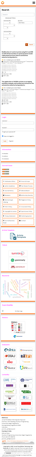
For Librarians (5, 158)
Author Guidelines (10, 186)
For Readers (5, 153)
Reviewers (7, 195)
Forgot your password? (8, 132)
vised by (9, 305)
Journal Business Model (9, 222)
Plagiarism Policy (26, 200)
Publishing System (26, 216)
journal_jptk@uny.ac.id (8, 439)
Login (4, 141)
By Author (20, 20)
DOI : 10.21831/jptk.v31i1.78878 (12, 60)
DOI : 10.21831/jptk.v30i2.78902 (12, 88)
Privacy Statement (10, 216)
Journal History (9, 190)
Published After (7, 20)
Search (31, 44)
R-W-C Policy (8, 207)
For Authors (5, 156)
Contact (23, 220)
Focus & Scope (25, 181)
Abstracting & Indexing (8, 201)
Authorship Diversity (27, 195)
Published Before (7, 31)
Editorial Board (25, 190)
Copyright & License (10, 211)
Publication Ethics (10, 181)
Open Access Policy (26, 211)
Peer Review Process (27, 186)
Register (11, 141)
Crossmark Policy (26, 207)
